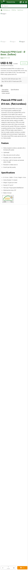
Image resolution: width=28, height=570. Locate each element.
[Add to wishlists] (1, 86)
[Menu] (2, 2)
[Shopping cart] (26, 2)
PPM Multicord (6, 10)
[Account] (23, 2)
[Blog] (20, 2)
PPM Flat (14, 10)
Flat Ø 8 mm (20, 10)
